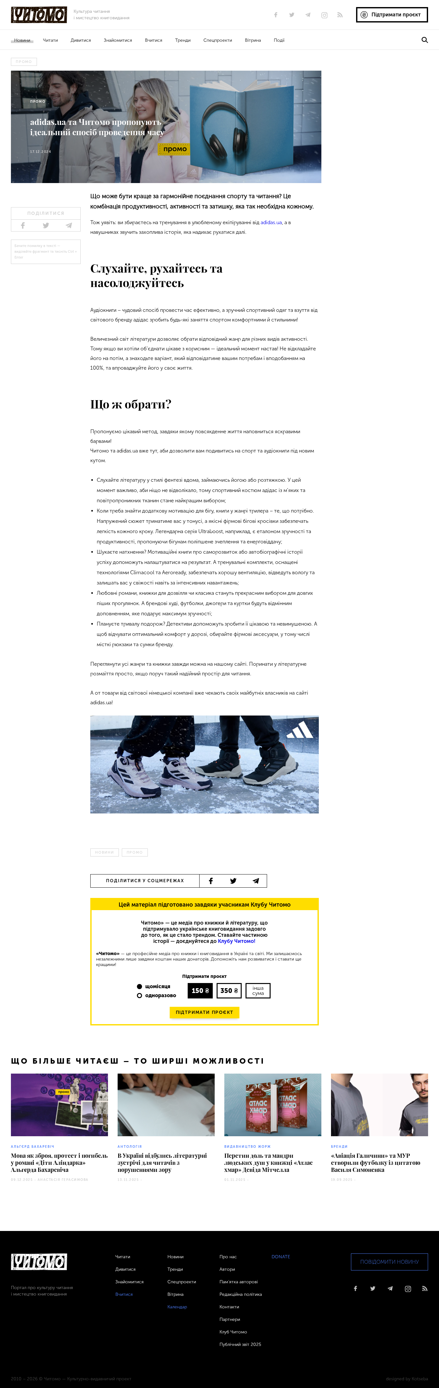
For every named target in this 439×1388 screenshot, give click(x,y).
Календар (177, 1307)
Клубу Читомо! (236, 941)
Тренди (183, 40)
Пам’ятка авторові (239, 1282)
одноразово (160, 995)
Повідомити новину (389, 1262)
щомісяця (157, 986)
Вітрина (253, 40)
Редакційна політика (241, 1294)
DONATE (281, 1257)
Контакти (229, 1307)
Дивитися (81, 40)
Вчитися (153, 40)
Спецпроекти (217, 40)
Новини (22, 40)
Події (279, 40)
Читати (50, 40)
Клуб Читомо (233, 1332)
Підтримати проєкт (205, 1012)
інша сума (258, 990)
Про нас (228, 1257)
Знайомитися (118, 40)
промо (24, 62)
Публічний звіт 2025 (240, 1344)
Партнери (230, 1319)
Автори (227, 1269)
